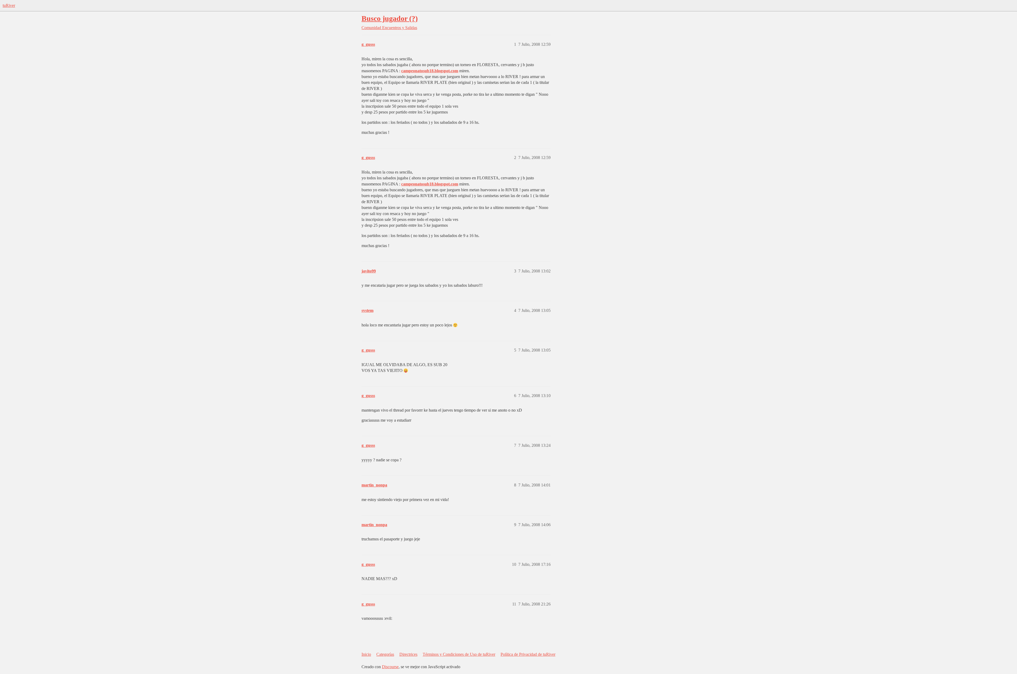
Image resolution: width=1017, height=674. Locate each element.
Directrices (408, 654)
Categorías (385, 654)
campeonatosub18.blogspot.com (429, 71)
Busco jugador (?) (390, 18)
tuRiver (9, 5)
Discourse (390, 666)
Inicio (366, 654)
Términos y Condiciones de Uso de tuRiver (459, 654)
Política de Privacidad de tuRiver (528, 654)
